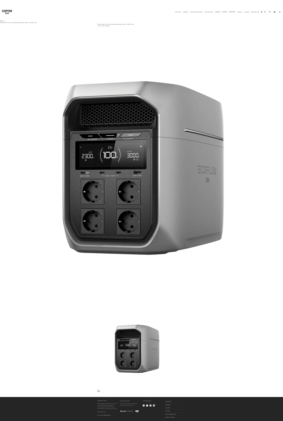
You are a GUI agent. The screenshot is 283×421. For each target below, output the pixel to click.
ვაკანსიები (167, 407)
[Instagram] (147, 405)
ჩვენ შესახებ (168, 401)
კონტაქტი (167, 404)
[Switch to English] (261, 12)
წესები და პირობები (170, 417)
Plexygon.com (107, 415)
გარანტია (167, 411)
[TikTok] (150, 405)
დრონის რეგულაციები (170, 414)
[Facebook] (144, 405)
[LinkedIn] (154, 405)
